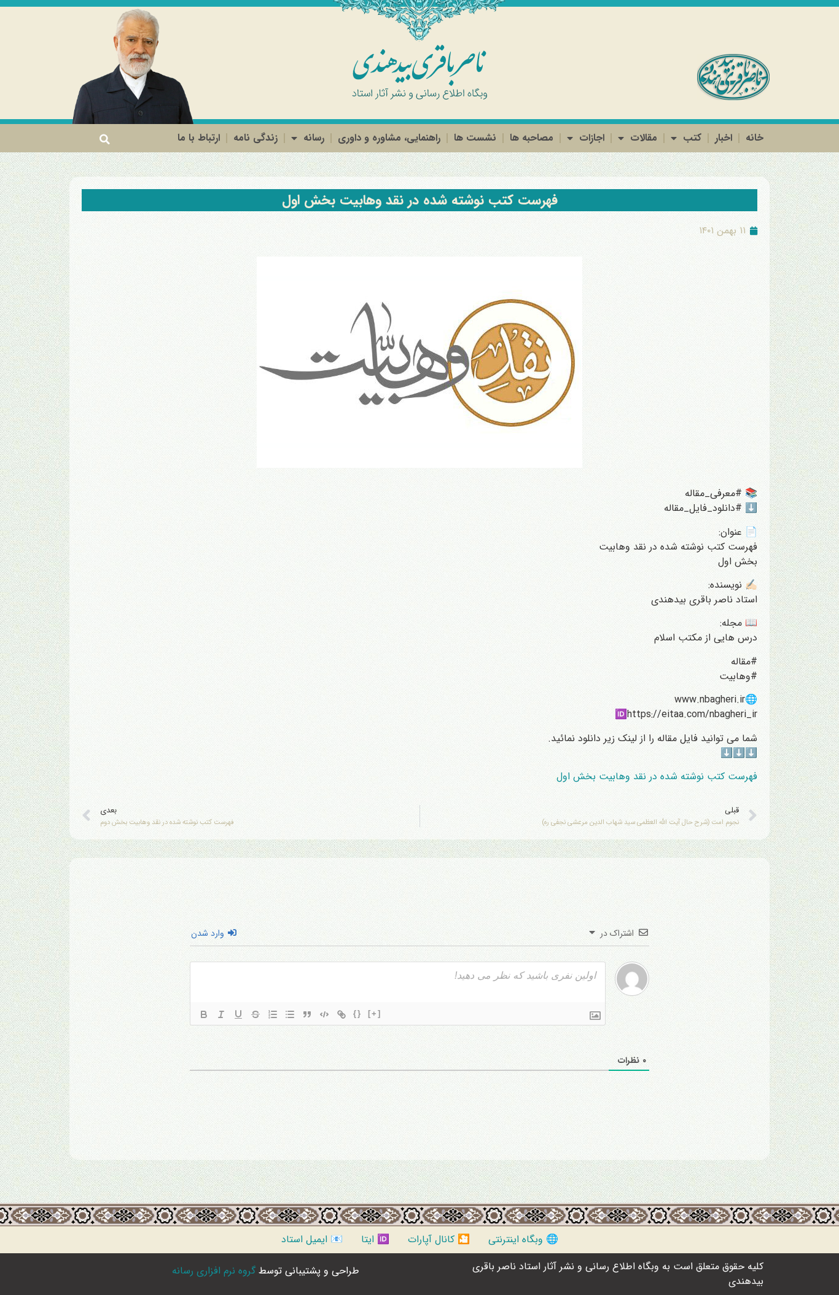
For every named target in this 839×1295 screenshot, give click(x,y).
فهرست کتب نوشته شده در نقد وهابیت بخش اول (420, 200)
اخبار (723, 138)
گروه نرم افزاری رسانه (214, 1270)
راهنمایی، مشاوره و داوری (389, 138)
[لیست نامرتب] (290, 1014)
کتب (692, 138)
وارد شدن (209, 933)
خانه (754, 138)
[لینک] (341, 1014)
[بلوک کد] (324, 1014)
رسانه (313, 138)
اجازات (591, 138)
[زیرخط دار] (238, 1014)
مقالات (643, 138)
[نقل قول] (307, 1014)
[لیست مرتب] (272, 1014)
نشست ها (475, 138)
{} (357, 1013)
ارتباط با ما (199, 138)
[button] (104, 139)
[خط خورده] (255, 1014)
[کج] (221, 1014)
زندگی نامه (255, 138)
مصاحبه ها (531, 138)
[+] (374, 1013)
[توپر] (204, 1014)
